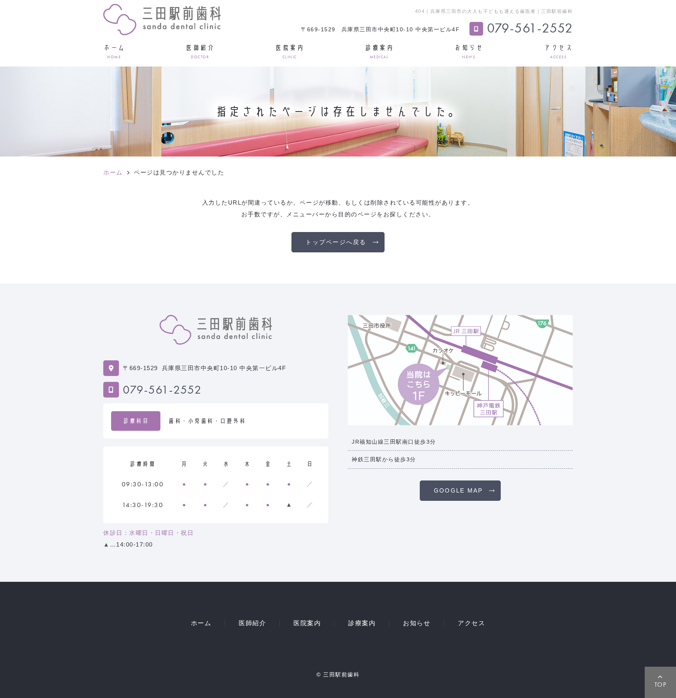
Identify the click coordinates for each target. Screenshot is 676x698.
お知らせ (468, 51)
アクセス (558, 51)
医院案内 (289, 51)
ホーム (114, 51)
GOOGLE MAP (458, 490)
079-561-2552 (162, 390)
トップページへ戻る (336, 242)
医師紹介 (199, 51)
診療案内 (379, 51)
